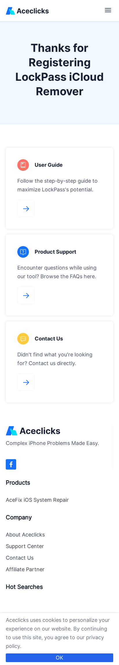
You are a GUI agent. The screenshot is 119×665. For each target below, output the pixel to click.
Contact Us (20, 558)
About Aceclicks (25, 535)
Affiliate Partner (25, 569)
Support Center (25, 546)
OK (59, 658)
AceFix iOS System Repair (37, 500)
